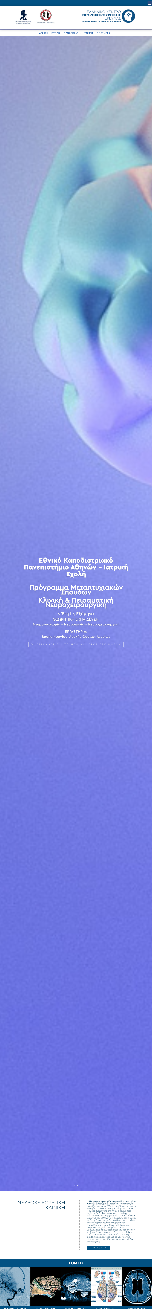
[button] (150, 3)
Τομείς (89, 33)
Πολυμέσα (103, 33)
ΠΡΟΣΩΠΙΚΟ (71, 33)
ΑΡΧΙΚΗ (43, 33)
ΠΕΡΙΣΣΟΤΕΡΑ (98, 1248)
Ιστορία (55, 33)
